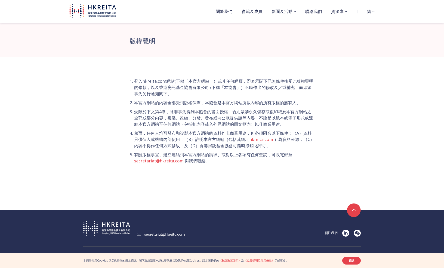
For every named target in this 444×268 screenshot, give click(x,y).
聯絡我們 (313, 11)
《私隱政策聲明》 (230, 260)
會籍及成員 (252, 11)
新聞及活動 (282, 11)
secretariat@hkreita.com (159, 161)
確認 (351, 260)
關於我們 (224, 11)
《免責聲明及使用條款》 (259, 260)
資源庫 (337, 11)
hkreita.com (261, 139)
